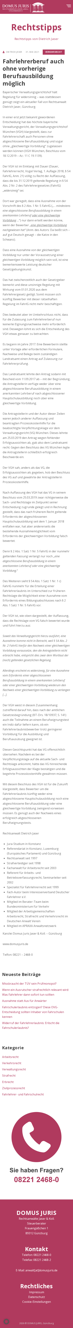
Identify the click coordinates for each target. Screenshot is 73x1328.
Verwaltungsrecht (14, 1069)
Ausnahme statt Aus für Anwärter (24, 1001)
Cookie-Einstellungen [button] (36, 1302)
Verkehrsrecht (53, 51)
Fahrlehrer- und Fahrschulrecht (23, 1094)
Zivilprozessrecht (13, 1088)
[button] (6, 1321)
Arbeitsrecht (10, 1057)
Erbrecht (8, 1082)
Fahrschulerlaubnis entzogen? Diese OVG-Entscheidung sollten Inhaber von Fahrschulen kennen (33, 1012)
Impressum (36, 1292)
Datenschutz (36, 1297)
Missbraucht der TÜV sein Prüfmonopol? (29, 984)
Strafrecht (9, 1075)
